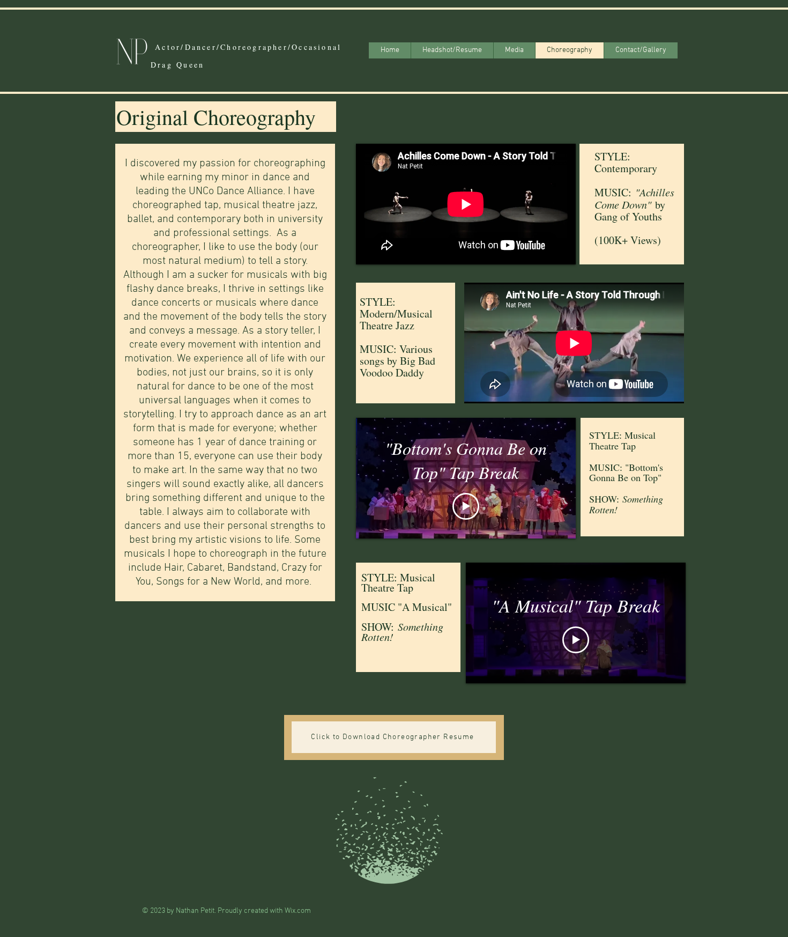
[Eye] (131, 51)
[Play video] (465, 506)
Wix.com (298, 911)
